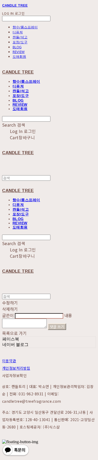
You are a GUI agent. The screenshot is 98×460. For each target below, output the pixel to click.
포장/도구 (20, 42)
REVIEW (19, 51)
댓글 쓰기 (57, 326)
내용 (68, 315)
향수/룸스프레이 (25, 27)
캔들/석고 (20, 37)
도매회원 (19, 56)
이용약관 (9, 360)
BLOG (17, 47)
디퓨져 (18, 32)
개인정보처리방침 (16, 368)
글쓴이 (8, 315)
